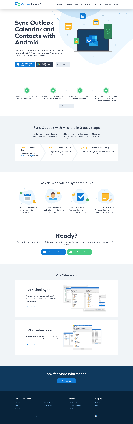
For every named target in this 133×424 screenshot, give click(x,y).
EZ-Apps (88, 4)
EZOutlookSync (47, 405)
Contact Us (66, 381)
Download (78, 4)
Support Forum (73, 402)
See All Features (66, 105)
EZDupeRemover (48, 402)
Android (31, 155)
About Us (97, 402)
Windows (23, 155)
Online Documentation (75, 405)
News (116, 4)
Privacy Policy (36, 416)
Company (107, 4)
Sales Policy (45, 416)
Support (97, 4)
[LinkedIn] (96, 416)
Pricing (69, 4)
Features (60, 4)
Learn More (30, 306)
